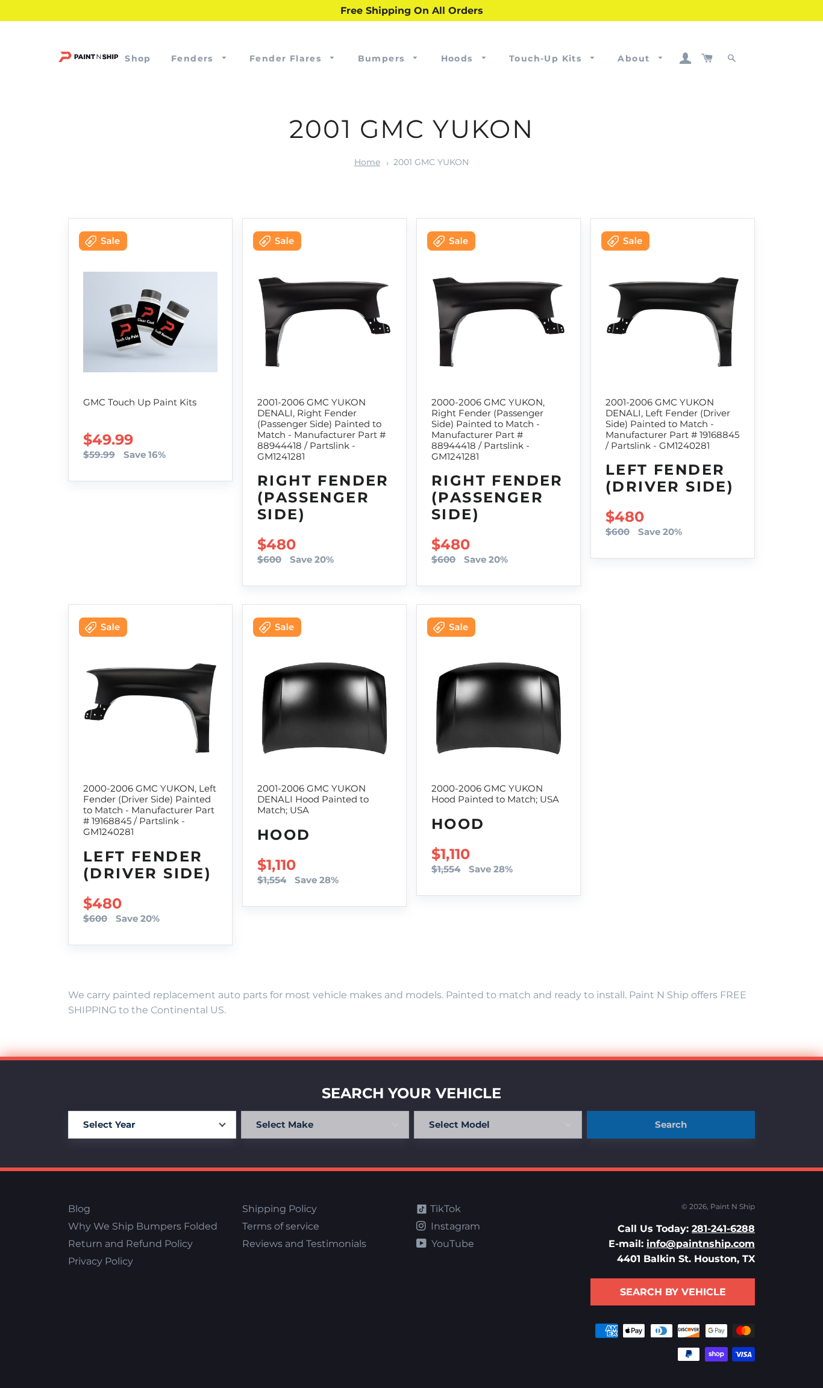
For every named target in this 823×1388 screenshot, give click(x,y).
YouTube (451, 1243)
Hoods (458, 58)
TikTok (444, 1208)
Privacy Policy (100, 1261)
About (635, 58)
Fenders (193, 58)
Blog (79, 1208)
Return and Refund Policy (130, 1243)
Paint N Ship (732, 1206)
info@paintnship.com (700, 1243)
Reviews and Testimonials (304, 1243)
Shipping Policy (279, 1208)
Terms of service (280, 1226)
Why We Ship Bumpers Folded (142, 1226)
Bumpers (383, 58)
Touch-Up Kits (547, 58)
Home (367, 162)
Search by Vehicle (673, 1292)
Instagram (454, 1226)
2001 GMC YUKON (431, 162)
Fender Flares (287, 58)
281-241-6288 (723, 1228)
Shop (138, 58)
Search (671, 1124)
